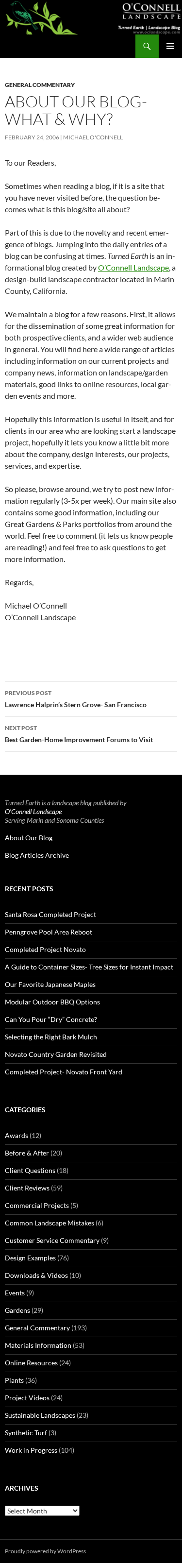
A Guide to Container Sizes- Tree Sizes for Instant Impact (89, 967)
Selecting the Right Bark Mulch (51, 1037)
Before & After (27, 1153)
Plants (14, 1380)
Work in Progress (31, 1450)
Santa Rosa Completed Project (50, 914)
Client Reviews (27, 1188)
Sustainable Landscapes (40, 1415)
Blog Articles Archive (37, 855)
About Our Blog (28, 837)
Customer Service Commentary (52, 1240)
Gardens (17, 1310)
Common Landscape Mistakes (49, 1223)
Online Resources (31, 1363)
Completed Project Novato (45, 949)
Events (15, 1293)
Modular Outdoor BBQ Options (52, 1002)
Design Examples (30, 1258)
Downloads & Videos (36, 1275)
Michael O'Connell (93, 137)
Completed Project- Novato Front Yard (63, 1072)
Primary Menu (170, 46)
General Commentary (40, 84)
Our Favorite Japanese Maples (50, 984)
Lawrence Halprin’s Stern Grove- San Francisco (76, 699)
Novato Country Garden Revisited (56, 1054)
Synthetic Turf (26, 1432)
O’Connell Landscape (133, 267)
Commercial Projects (37, 1205)
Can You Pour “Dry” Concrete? (51, 1019)
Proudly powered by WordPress (45, 1551)
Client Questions (30, 1170)
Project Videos (27, 1397)
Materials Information (38, 1345)
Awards (16, 1135)
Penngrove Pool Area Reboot (48, 932)
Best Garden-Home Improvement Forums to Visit (79, 734)
